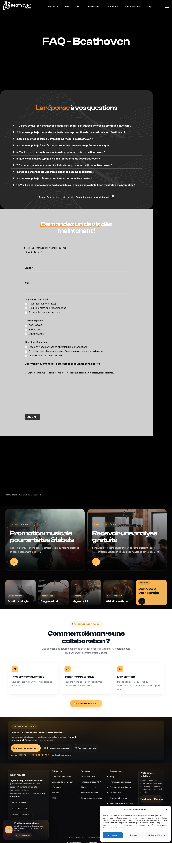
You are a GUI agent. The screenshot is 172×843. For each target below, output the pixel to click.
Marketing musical (89, 792)
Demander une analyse (62, 776)
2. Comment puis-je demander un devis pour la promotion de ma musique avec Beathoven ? (70, 132)
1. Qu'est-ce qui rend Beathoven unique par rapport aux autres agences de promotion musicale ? (73, 126)
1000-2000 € (36, 329)
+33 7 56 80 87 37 (40, 755)
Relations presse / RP (91, 782)
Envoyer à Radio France (121, 787)
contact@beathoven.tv (62, 755)
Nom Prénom (33, 252)
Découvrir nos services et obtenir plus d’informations (58, 347)
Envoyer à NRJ (116, 792)
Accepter (112, 835)
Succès (55, 792)
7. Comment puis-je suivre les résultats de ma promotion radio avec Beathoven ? (64, 165)
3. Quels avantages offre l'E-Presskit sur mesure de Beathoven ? (54, 139)
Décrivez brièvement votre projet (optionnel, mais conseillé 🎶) (62, 363)
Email (29, 267)
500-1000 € (35, 325)
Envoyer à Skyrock (118, 798)
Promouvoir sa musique (120, 782)
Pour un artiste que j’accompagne (47, 308)
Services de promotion (62, 782)
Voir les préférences (156, 835)
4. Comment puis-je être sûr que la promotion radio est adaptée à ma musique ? (63, 145)
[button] (166, 809)
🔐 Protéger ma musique (56, 748)
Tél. (27, 283)
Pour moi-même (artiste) (42, 303)
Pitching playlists (88, 787)
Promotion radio (88, 776)
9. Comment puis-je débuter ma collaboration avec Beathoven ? (54, 178)
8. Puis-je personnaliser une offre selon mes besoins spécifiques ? (55, 172)
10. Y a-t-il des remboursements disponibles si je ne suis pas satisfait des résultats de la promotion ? (75, 185)
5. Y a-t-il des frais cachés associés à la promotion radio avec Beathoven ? (60, 152)
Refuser (134, 835)
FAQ (54, 798)
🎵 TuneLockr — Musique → (151, 799)
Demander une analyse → (26, 748)
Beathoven (17, 774)
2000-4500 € (36, 334)
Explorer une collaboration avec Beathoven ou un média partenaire (66, 351)
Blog (112, 776)
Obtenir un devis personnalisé (45, 355)
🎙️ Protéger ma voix (85, 748)
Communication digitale (91, 798)
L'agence (56, 787)
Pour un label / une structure (44, 312)
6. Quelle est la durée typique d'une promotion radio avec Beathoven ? (58, 158)
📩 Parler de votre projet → (86, 703)
